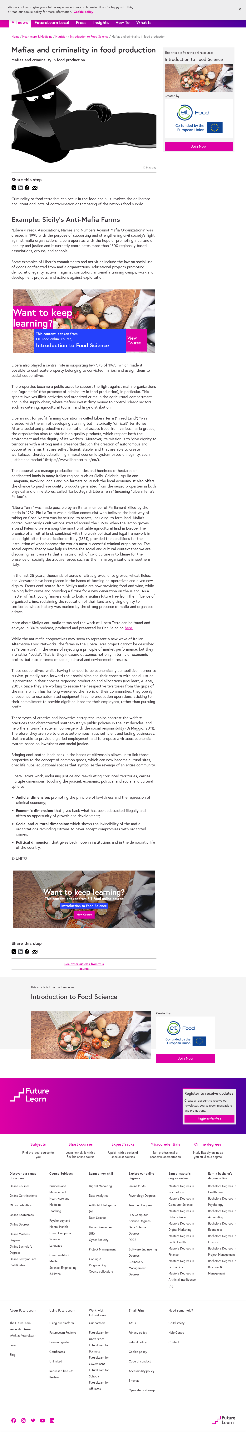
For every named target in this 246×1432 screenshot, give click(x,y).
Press (81, 22)
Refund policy (138, 1342)
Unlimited (55, 1361)
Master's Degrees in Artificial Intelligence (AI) (182, 1279)
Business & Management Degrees (137, 1268)
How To (123, 22)
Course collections (101, 1271)
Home (15, 36)
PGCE (132, 1240)
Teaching (55, 1211)
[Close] (240, 9)
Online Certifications (23, 1195)
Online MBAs (137, 1186)
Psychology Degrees (142, 1195)
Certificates (57, 1352)
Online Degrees (20, 1224)
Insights (101, 22)
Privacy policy (138, 1332)
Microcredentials (21, 1205)
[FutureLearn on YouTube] (42, 1420)
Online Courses (19, 1186)
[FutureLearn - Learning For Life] (223, 1419)
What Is (143, 22)
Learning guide (59, 1342)
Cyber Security (98, 1240)
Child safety (176, 1323)
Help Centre (176, 1332)
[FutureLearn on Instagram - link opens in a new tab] (23, 1420)
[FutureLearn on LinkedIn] (52, 1420)
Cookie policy (138, 1352)
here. (129, 627)
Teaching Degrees (140, 1205)
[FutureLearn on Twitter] (33, 1420)
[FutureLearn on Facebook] (14, 1420)
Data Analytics (98, 1195)
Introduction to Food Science (89, 36)
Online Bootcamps (22, 1215)
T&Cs (132, 1323)
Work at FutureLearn (23, 1335)
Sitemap (134, 1380)
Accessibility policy (141, 1371)
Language (55, 1245)
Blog (13, 1355)
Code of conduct (140, 1361)
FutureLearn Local (52, 22)
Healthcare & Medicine (37, 36)
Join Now (199, 146)
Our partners (97, 1323)
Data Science (97, 1218)
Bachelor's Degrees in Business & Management (222, 1267)
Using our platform (61, 1323)
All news (20, 22)
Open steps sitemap (142, 1390)
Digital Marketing (100, 1186)
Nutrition (61, 36)
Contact (174, 1342)
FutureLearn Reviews (62, 1332)
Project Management (102, 1249)
